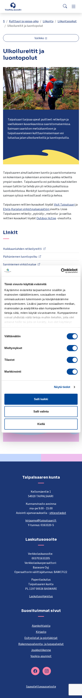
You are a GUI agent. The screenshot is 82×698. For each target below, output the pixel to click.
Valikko (40, 38)
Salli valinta (41, 411)
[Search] (65, 6)
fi (4, 21)
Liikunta (48, 21)
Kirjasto (41, 632)
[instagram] (47, 671)
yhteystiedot (57, 513)
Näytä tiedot (62, 387)
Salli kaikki (41, 399)
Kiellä (41, 424)
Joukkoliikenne (41, 650)
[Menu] (73, 6)
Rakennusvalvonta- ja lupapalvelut (41, 644)
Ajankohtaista (41, 626)
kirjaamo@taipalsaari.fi (41, 520)
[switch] (72, 348)
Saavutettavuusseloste (41, 687)
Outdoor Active (46, 218)
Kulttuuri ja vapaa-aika (24, 21)
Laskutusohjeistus (41, 596)
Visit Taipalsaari (64, 205)
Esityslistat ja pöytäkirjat (41, 638)
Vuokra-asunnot (41, 656)
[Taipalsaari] (13, 6)
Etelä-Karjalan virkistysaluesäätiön (26, 209)
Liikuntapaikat (67, 21)
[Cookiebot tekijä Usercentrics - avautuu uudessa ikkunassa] (61, 270)
